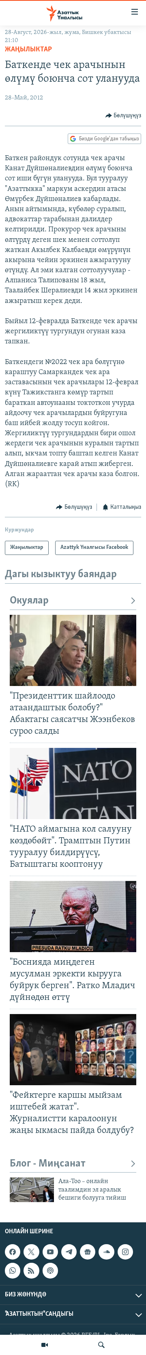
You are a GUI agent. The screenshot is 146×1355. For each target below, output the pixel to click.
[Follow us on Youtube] (50, 1252)
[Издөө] (101, 1345)
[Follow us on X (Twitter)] (31, 1252)
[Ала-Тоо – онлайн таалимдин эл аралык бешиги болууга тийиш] (32, 1189)
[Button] (123, 115)
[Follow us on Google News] (87, 1252)
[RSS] (31, 1270)
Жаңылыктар (28, 49)
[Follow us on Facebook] (12, 1252)
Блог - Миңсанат (48, 1163)
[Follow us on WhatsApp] (12, 1270)
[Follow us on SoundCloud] (106, 1252)
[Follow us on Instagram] (125, 1252)
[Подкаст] (50, 1270)
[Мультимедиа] (44, 1345)
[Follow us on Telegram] (69, 1252)
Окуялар (29, 600)
